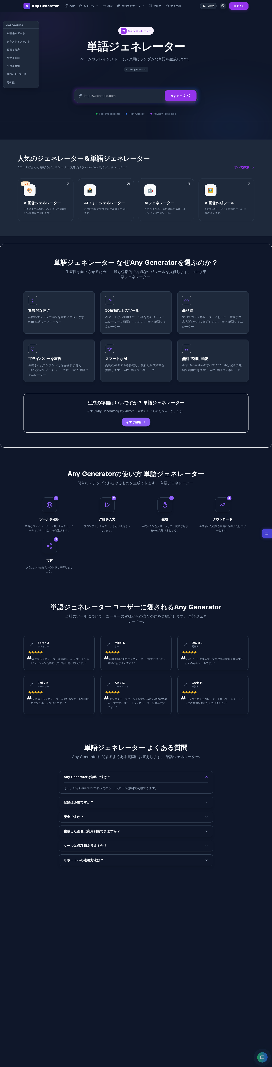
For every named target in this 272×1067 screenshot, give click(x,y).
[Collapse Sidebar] (43, 24)
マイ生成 (175, 5)
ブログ (157, 5)
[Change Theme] (223, 6)
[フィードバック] (262, 1057)
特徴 (72, 5)
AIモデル (89, 5)
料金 (110, 5)
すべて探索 (241, 167)
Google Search (138, 69)
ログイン (239, 5)
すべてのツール (131, 5)
